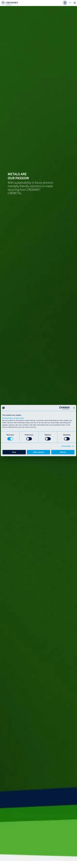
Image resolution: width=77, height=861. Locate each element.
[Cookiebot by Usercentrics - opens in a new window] (61, 407)
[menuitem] (65, 3)
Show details (66, 446)
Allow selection (38, 452)
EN (70, 3)
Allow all (63, 452)
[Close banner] (74, 408)
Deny (14, 452)
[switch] (29, 438)
